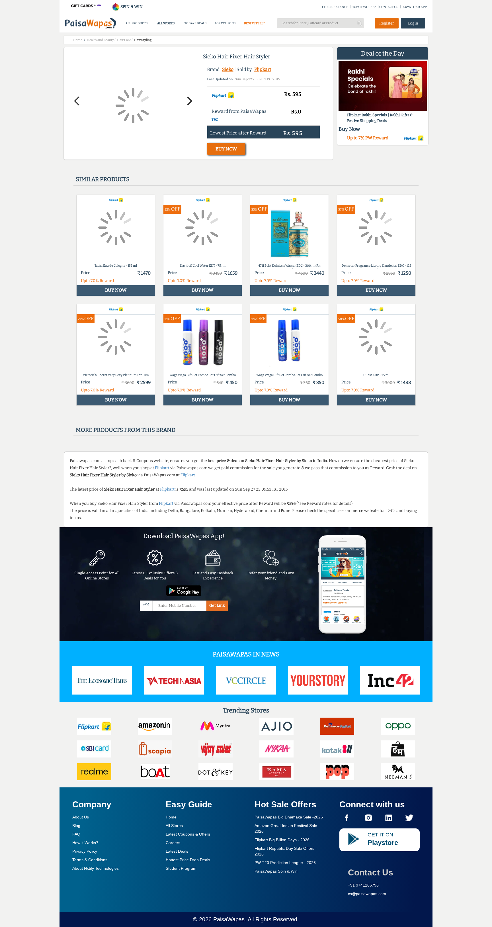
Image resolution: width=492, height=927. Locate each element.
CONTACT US (388, 7)
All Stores (174, 825)
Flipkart (262, 69)
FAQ (76, 834)
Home (171, 817)
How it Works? (85, 842)
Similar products (103, 179)
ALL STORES (166, 23)
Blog (76, 825)
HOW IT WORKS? (363, 7)
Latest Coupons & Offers (188, 834)
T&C (215, 120)
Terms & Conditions (89, 859)
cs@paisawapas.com (367, 893)
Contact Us (370, 872)
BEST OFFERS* (254, 23)
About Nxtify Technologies (95, 868)
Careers (173, 842)
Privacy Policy (84, 851)
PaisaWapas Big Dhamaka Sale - (289, 817)
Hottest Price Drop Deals (188, 859)
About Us (80, 817)
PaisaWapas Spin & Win (276, 871)
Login (413, 23)
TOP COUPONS (225, 23)
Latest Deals (177, 851)
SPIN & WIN (131, 6)
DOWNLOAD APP (414, 7)
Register (386, 23)
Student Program (181, 868)
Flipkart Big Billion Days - (282, 840)
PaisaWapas (229, 919)
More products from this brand (125, 429)
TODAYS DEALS (195, 23)
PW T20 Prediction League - (285, 862)
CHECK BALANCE (335, 7)
